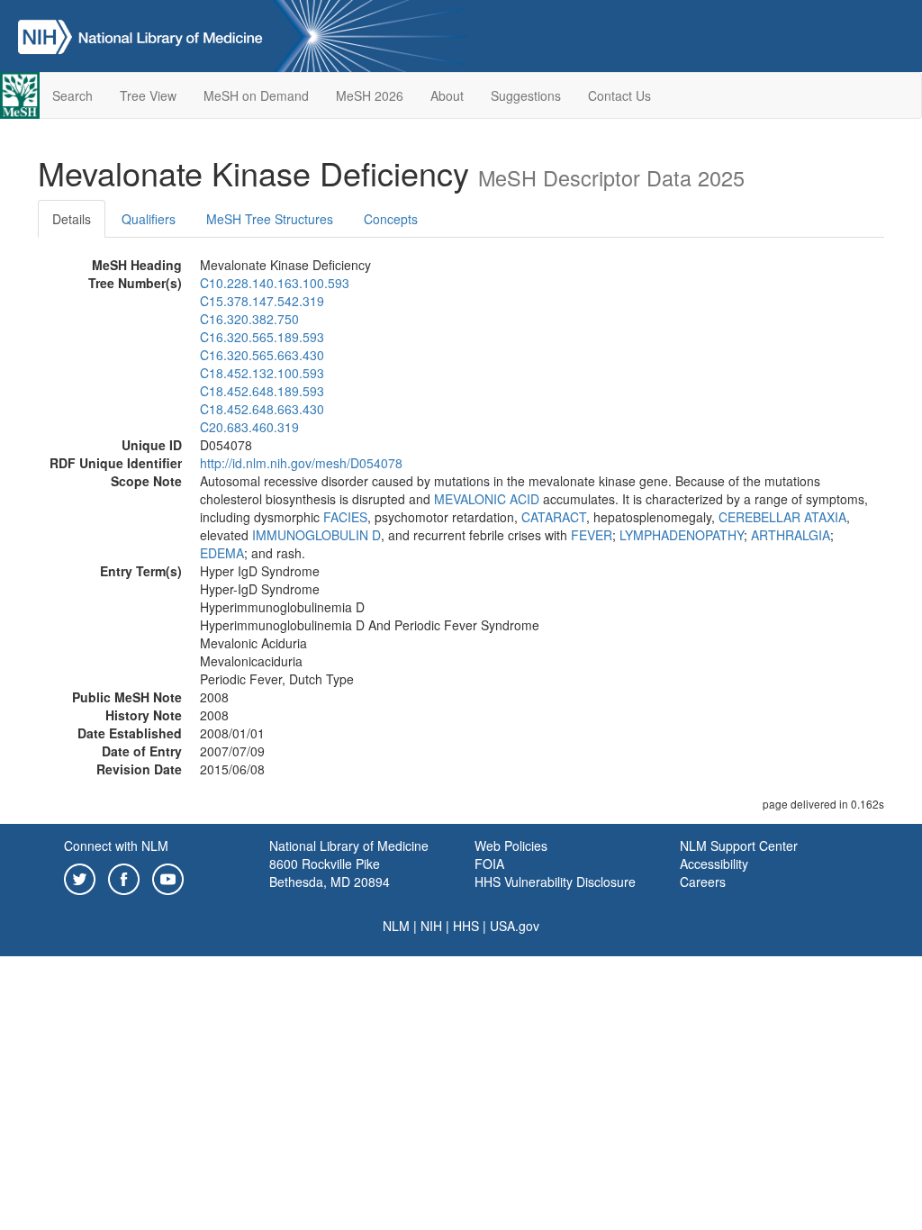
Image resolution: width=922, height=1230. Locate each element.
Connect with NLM (116, 846)
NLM (396, 926)
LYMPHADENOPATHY (681, 535)
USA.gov (514, 926)
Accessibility (714, 864)
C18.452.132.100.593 (262, 373)
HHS (466, 926)
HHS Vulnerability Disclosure (555, 882)
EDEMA (222, 553)
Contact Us (619, 95)
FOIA (489, 864)
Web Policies (511, 846)
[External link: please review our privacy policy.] (79, 877)
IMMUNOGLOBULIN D (316, 535)
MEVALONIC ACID (486, 499)
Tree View (148, 95)
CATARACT (553, 517)
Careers (703, 882)
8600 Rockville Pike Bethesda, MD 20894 (329, 873)
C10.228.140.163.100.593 (274, 283)
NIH (431, 926)
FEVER (591, 535)
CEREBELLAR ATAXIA (782, 517)
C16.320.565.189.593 (262, 337)
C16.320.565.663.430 (262, 355)
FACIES (345, 517)
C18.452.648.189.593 (262, 391)
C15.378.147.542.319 (262, 301)
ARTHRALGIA (790, 535)
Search (72, 95)
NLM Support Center (739, 846)
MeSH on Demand (256, 95)
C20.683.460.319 (249, 427)
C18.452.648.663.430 (262, 409)
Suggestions (526, 95)
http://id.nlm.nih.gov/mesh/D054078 (301, 463)
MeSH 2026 (369, 95)
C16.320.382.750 (249, 319)
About (447, 95)
